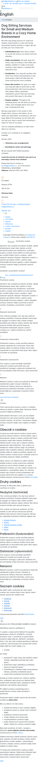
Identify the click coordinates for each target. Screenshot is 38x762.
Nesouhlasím (21, 275)
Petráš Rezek (29, 614)
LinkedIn (7, 603)
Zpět (1, 618)
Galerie (8, 222)
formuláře (33, 477)
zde (25, 475)
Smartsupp (8, 610)
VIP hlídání (9, 219)
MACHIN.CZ (30, 237)
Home (4, 20)
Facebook (7, 599)
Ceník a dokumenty (12, 226)
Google (6, 601)
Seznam (7, 606)
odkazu (20, 733)
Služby (7, 217)
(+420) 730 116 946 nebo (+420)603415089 (19, 3)
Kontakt (8, 229)
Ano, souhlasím (10, 275)
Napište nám (6, 211)
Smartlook (8, 608)
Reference (9, 224)
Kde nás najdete (24, 1)
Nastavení (29, 275)
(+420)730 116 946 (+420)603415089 (15, 204)
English (8, 231)
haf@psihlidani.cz (9, 1)
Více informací (5, 397)
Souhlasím (15, 397)
